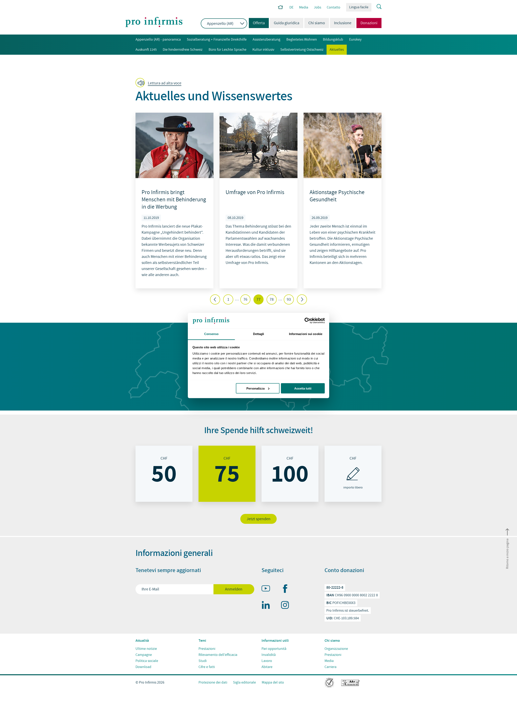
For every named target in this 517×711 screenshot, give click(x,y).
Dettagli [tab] (258, 334)
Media (303, 7)
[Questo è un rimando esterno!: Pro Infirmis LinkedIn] (268, 606)
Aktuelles (337, 49)
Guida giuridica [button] (286, 23)
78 (272, 299)
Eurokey (355, 39)
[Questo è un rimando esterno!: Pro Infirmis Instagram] (287, 606)
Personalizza (255, 388)
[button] (160, 83)
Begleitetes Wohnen (301, 39)
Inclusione (342, 23)
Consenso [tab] (211, 334)
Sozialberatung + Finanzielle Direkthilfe (217, 39)
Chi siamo (316, 23)
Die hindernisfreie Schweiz (183, 49)
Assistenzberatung (266, 39)
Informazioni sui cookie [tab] (305, 334)
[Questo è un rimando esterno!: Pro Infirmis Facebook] (287, 589)
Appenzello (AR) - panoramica (158, 39)
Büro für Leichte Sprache (227, 49)
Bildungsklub (333, 39)
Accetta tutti (302, 388)
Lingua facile (358, 7)
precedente (215, 299)
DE (291, 7)
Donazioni (368, 23)
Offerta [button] (257, 23)
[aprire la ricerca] (376, 7)
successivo (302, 299)
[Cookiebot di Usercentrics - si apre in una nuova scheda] (307, 321)
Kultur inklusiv (263, 49)
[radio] (164, 474)
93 (289, 299)
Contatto (333, 7)
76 (245, 299)
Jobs (317, 7)
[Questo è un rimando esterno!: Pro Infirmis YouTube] (268, 589)
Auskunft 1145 (146, 49)
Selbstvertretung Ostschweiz (302, 49)
